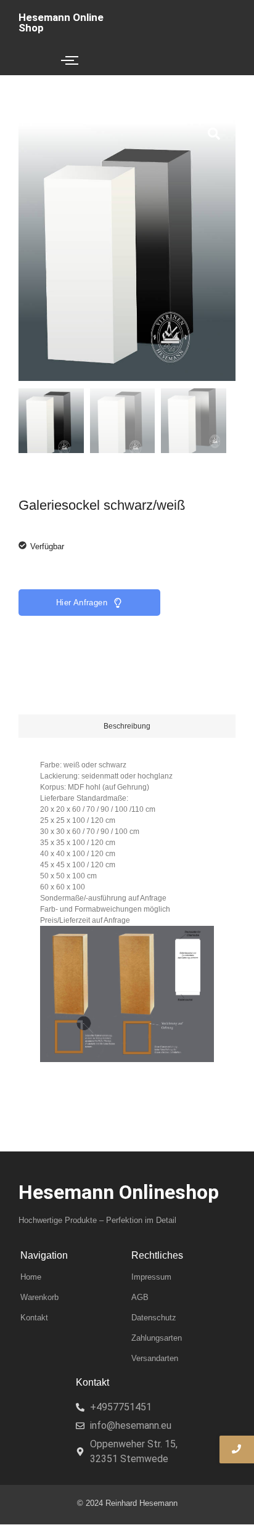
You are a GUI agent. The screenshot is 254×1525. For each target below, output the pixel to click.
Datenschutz (153, 1317)
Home (30, 1277)
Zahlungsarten (156, 1338)
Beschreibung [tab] (127, 726)
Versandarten (154, 1358)
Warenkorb (39, 1297)
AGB (140, 1297)
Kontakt (34, 1317)
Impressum (151, 1277)
